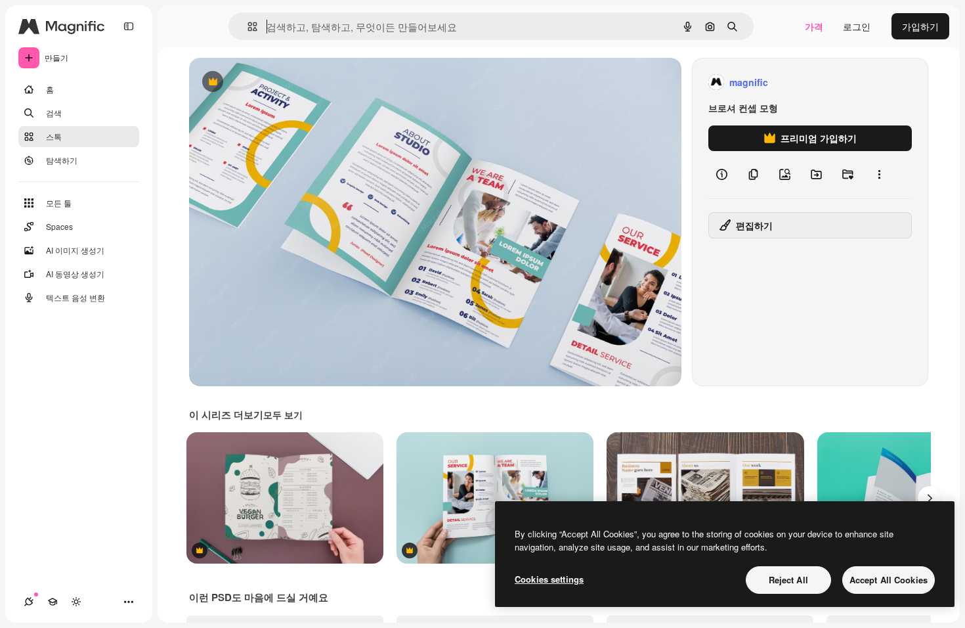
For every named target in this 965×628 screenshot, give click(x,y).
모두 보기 (283, 414)
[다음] (929, 498)
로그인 (856, 26)
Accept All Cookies (888, 579)
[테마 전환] (76, 601)
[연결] (28, 601)
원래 (264, 82)
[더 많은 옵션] (879, 175)
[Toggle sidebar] (128, 26)
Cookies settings (549, 579)
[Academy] (52, 601)
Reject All (788, 579)
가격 (814, 26)
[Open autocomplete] (247, 27)
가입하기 (920, 26)
